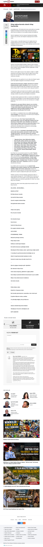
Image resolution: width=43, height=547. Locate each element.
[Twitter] (6, 33)
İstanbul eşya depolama (32, 534)
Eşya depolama (19, 538)
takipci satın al (7, 538)
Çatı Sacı (17, 529)
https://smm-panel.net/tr (20, 527)
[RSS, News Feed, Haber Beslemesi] (24, 523)
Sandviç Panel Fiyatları (32, 527)
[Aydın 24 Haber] (8, 1)
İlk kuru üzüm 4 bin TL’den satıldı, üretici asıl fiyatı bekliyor (23, 5)
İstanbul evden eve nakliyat (21, 534)
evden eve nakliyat (31, 538)
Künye (16, 519)
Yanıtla (15, 381)
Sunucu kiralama (31, 536)
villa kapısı (18, 532)
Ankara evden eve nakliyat (9, 534)
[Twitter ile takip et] (21, 523)
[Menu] (36, 2)
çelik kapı (29, 532)
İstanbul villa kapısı (7, 532)
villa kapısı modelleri (20, 531)
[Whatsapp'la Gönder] (6, 37)
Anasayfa (12, 519)
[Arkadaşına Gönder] (6, 39)
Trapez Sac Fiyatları (8, 529)
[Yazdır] (6, 41)
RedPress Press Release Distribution (10, 543)
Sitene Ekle (30, 519)
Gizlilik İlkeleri (24, 519)
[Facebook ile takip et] (19, 523)
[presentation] (7, 5)
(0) (17, 381)
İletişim (20, 519)
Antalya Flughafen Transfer (9, 540)
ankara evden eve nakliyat (32, 529)
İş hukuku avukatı (19, 536)
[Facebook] (6, 31)
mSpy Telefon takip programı (9, 531)
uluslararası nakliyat (21, 543)
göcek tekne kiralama (8, 527)
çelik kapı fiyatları (31, 531)
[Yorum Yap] (6, 43)
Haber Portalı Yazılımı (8, 545)
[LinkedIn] (6, 35)
